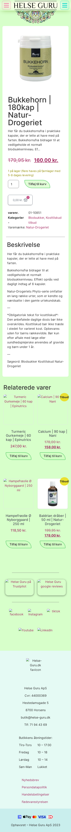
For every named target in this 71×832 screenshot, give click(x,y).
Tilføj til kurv (37, 184)
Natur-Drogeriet (37, 227)
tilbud (32, 222)
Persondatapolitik (34, 787)
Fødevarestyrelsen (35, 802)
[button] (64, 5)
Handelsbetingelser (35, 794)
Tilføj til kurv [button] (18, 456)
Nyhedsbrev (30, 780)
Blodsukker (36, 217)
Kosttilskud (54, 217)
